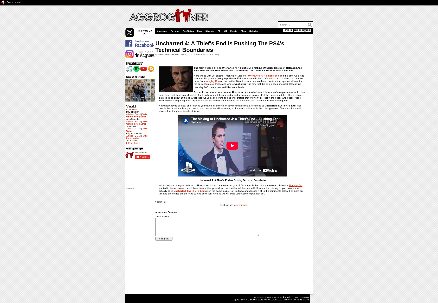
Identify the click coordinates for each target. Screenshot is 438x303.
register (244, 205)
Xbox (199, 31)
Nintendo (209, 31)
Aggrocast (162, 31)
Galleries (253, 31)
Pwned (286, 297)
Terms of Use (303, 300)
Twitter (145, 114)
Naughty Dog (212, 81)
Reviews (175, 31)
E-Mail (138, 114)
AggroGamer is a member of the (248, 300)
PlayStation (188, 31)
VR (225, 31)
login (236, 205)
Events (233, 31)
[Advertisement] (139, 241)
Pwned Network (14, 2)
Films (243, 31)
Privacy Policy (289, 300)
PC (219, 31)
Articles (129, 114)
